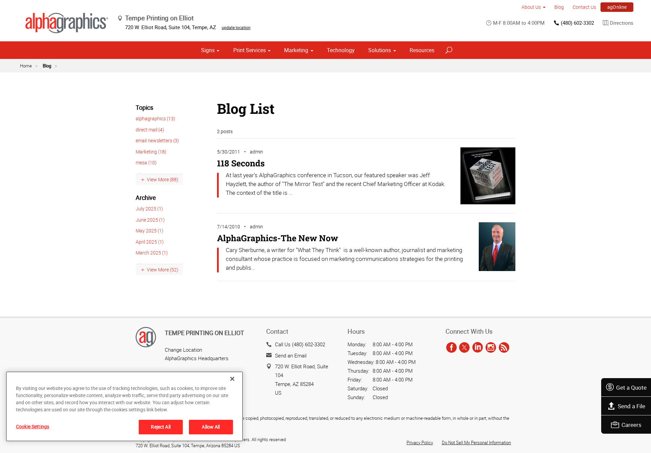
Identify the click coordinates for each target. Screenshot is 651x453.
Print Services (249, 50)
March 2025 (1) (152, 252)
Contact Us (584, 7)
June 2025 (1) (150, 220)
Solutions (379, 50)
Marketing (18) (151, 151)
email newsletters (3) (157, 140)
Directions (621, 22)
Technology (341, 50)
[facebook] (451, 347)
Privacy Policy (420, 442)
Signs (208, 50)
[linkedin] (478, 347)
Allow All (211, 427)
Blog (559, 7)
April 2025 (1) (150, 242)
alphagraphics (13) (155, 118)
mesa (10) (146, 162)
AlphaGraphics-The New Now (277, 238)
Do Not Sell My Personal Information (476, 442)
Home (26, 66)
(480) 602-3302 (577, 22)
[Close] (232, 378)
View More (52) (162, 269)
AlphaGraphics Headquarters (197, 358)
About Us (531, 7)
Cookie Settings (32, 426)
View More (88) (162, 179)
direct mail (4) (150, 129)
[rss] (504, 347)
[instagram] (491, 347)
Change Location (183, 349)
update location (236, 27)
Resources (422, 50)
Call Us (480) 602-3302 (300, 344)
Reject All (160, 427)
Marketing (296, 50)
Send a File (631, 406)
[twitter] (464, 347)
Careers (632, 425)
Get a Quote (631, 387)
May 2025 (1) (149, 230)
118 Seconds (241, 163)
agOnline (617, 7)
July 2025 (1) (149, 208)
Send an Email (291, 355)
